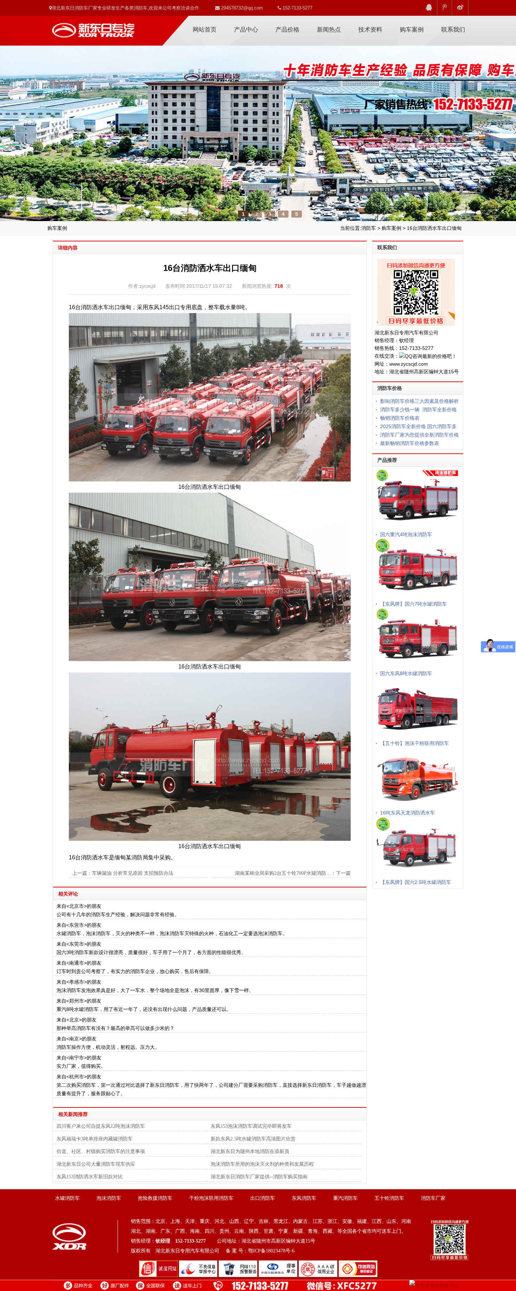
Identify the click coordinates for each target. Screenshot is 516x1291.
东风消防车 (304, 1198)
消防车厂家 (93, 27)
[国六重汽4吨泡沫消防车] (417, 499)
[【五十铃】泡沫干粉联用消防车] (417, 708)
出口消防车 (262, 1198)
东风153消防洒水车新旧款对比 (90, 1176)
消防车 (368, 228)
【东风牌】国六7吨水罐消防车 (413, 604)
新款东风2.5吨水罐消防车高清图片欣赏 (253, 1139)
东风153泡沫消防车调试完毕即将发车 (251, 1126)
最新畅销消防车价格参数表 (409, 443)
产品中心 (246, 29)
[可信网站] (358, 1268)
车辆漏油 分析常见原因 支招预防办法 (132, 873)
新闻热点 (329, 29)
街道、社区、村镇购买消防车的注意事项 (101, 1151)
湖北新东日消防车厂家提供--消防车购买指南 (259, 1176)
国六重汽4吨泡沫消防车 (406, 534)
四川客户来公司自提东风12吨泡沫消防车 (101, 1126)
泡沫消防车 (109, 1198)
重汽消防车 (345, 1198)
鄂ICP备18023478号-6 (271, 1250)
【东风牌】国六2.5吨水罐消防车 (415, 882)
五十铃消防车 (389, 1198)
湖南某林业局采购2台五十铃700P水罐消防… (283, 873)
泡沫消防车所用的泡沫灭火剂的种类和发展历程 (262, 1164)
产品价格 (287, 29)
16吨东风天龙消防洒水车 (407, 813)
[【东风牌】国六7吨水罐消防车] (417, 568)
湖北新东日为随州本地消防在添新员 (250, 1151)
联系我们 (453, 29)
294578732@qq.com (241, 8)
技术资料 (370, 29)
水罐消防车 (67, 1198)
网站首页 (205, 29)
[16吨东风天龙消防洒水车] (417, 777)
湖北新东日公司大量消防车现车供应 (96, 1164)
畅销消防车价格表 (399, 418)
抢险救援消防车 (155, 1198)
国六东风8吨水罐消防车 (406, 673)
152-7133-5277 (296, 8)
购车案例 (412, 29)
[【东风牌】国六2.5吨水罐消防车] (417, 847)
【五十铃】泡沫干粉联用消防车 (414, 743)
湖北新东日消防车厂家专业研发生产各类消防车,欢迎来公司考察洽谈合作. (126, 8)
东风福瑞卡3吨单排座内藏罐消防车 (95, 1139)
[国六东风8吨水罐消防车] (417, 638)
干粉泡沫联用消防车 (211, 1198)
